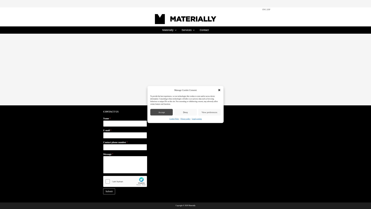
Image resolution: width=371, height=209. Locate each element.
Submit (109, 191)
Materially (167, 30)
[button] (219, 90)
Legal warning (197, 119)
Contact (204, 30)
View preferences (209, 112)
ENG (264, 9)
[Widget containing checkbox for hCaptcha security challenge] (125, 181)
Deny (185, 112)
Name (107, 118)
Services (187, 30)
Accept (161, 112)
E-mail (107, 130)
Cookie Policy (174, 119)
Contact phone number (115, 142)
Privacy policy (185, 119)
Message (108, 154)
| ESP (268, 9)
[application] (175, 30)
